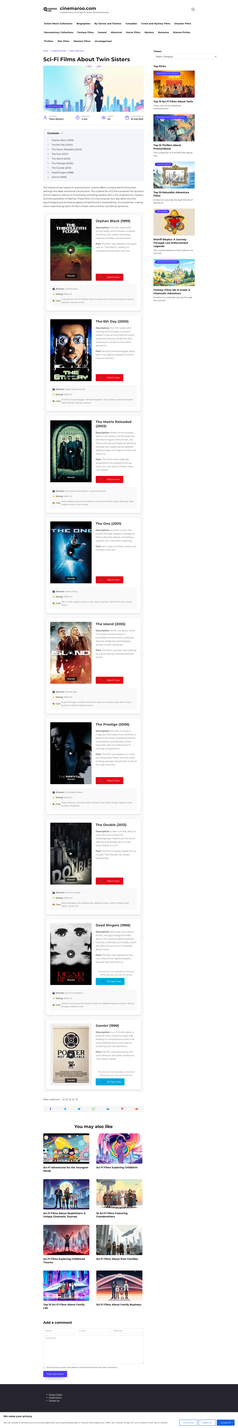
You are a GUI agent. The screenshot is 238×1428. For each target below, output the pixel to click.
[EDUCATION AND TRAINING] (174, 96)
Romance (163, 32)
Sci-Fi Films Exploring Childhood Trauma (64, 1260)
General (102, 32)
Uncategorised (103, 41)
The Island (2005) (61, 158)
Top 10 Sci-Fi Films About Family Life (64, 1306)
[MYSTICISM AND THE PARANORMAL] (174, 139)
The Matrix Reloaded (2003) (67, 149)
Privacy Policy (55, 1394)
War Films (63, 41)
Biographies (83, 23)
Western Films (82, 41)
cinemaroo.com (78, 8)
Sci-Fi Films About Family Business (118, 1304)
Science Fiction (181, 32)
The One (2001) (60, 154)
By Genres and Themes (107, 23)
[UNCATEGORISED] (174, 186)
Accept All (226, 1422)
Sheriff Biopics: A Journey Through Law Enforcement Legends (170, 243)
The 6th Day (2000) (62, 144)
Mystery (149, 32)
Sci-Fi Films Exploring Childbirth (116, 1167)
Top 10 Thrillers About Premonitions (167, 147)
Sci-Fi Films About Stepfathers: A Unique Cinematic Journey (64, 1215)
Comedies (131, 23)
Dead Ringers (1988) (63, 172)
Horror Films (133, 32)
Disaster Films (183, 23)
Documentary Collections (58, 32)
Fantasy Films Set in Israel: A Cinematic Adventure (171, 291)
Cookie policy (55, 1397)
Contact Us (54, 1400)
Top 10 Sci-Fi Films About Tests (173, 101)
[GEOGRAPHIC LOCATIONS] (174, 284)
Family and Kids (54, 106)
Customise (188, 1422)
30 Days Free (114, 981)
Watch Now (113, 277)
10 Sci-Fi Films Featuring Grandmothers (112, 1215)
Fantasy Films (85, 32)
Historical (116, 32)
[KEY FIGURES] (174, 234)
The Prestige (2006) (62, 163)
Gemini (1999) (59, 177)
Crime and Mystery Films (155, 23)
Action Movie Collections (58, 23)
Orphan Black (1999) (63, 140)
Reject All (207, 1422)
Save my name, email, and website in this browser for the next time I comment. (81, 1367)
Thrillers (48, 41)
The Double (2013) (61, 168)
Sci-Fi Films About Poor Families (117, 1258)
